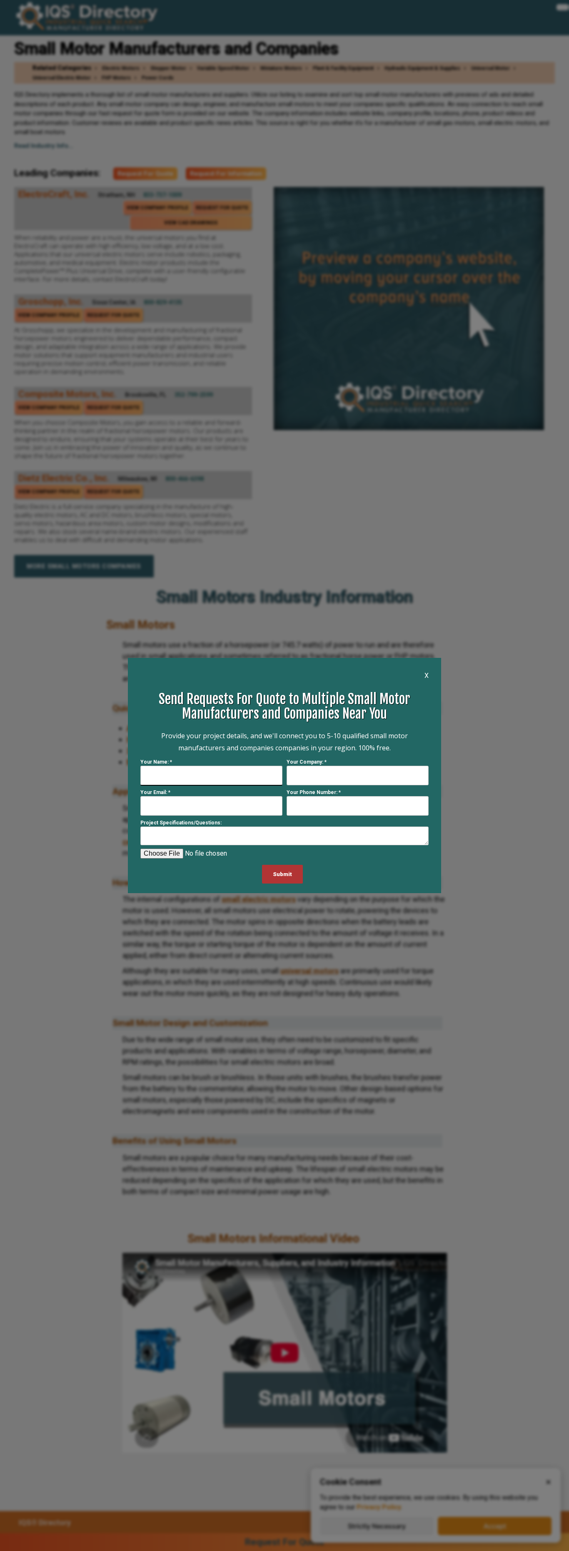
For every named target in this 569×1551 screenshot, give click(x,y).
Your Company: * (307, 762)
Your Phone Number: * (314, 792)
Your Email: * (155, 792)
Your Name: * (156, 762)
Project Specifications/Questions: (181, 823)
